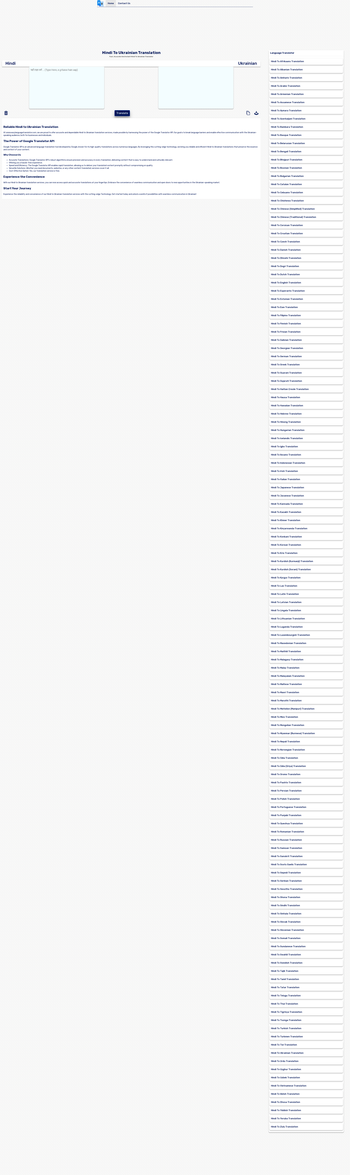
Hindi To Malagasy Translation (287, 659)
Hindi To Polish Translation (285, 799)
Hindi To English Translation (286, 282)
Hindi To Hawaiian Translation (287, 405)
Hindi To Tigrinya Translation (286, 1012)
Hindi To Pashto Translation (286, 782)
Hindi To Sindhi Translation (285, 905)
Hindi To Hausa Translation (285, 397)
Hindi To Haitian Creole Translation (290, 389)
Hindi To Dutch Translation (285, 274)
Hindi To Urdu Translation (284, 1061)
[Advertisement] (175, 29)
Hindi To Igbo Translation (284, 446)
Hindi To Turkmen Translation (287, 1036)
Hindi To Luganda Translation (287, 627)
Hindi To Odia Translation (284, 758)
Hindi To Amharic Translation (286, 77)
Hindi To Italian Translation (285, 479)
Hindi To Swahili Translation (286, 954)
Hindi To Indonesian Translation (288, 463)
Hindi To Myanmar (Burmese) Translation (293, 733)
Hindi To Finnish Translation (286, 323)
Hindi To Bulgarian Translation (287, 176)
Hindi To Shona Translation (285, 897)
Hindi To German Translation (286, 356)
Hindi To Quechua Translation (287, 823)
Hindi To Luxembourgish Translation (290, 635)
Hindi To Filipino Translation (286, 315)
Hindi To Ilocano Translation (286, 454)
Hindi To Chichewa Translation (287, 200)
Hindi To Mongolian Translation (287, 725)
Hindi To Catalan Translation (286, 184)
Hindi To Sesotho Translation (287, 889)
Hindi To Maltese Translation (286, 684)
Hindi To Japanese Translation (287, 487)
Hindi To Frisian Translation (286, 332)
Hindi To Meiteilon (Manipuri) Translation (292, 708)
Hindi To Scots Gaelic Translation (289, 864)
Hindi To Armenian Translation (287, 94)
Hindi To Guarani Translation (286, 372)
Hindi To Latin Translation (285, 594)
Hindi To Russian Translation (286, 840)
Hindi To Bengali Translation (286, 151)
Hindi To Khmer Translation (285, 520)
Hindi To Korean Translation (286, 545)
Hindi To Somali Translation (286, 938)
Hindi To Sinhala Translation (286, 913)
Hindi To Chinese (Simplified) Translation (293, 209)
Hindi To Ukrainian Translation (287, 1053)
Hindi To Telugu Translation (286, 995)
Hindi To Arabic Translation (285, 86)
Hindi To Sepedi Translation (286, 872)
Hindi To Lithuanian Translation (288, 618)
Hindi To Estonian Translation (287, 299)
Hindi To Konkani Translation (286, 536)
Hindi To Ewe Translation (284, 307)
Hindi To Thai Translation (284, 1003)
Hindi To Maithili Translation (286, 651)
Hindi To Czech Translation (285, 241)
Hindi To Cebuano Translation (287, 192)
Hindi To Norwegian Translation (288, 749)
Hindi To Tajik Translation (284, 971)
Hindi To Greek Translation (285, 364)
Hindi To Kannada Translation (287, 504)
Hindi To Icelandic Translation (287, 438)
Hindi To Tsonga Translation (286, 1020)
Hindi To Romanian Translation (287, 831)
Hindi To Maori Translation (285, 692)
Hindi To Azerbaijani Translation (288, 118)
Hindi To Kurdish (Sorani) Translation (291, 569)
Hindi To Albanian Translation (287, 69)
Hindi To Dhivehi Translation (286, 258)
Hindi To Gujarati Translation (286, 381)
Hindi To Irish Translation (284, 471)
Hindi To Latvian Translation (286, 602)
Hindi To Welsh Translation (285, 1094)
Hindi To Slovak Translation (286, 922)
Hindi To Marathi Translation (286, 700)
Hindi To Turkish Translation (286, 1028)
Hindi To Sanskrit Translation (287, 856)
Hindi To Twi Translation (284, 1044)
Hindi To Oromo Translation (285, 774)
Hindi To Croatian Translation (287, 233)
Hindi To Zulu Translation (284, 1126)
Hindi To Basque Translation (286, 135)
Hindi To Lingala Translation (286, 610)
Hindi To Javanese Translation (287, 495)
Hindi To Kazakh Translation (286, 512)
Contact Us (124, 3)
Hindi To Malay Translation (285, 668)
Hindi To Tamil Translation (285, 979)
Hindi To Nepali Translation (285, 741)
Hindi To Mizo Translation (284, 717)
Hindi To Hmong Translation (286, 422)
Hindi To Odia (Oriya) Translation (288, 766)
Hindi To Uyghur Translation (286, 1069)
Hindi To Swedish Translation (286, 963)
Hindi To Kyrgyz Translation (286, 577)
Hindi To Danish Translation (286, 250)
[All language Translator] (101, 3)
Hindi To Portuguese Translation (288, 807)
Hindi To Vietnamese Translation (288, 1085)
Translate (122, 113)
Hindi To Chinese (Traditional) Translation (293, 217)
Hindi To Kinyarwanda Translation (289, 528)
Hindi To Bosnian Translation (286, 168)
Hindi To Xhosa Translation (285, 1102)
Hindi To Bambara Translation (287, 127)
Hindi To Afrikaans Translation (287, 61)
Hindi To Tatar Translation (285, 987)
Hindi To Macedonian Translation (288, 643)
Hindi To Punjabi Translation (286, 815)
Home (111, 3)
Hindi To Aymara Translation (286, 110)
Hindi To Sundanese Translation (288, 946)
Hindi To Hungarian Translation (287, 430)
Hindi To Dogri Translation (285, 266)
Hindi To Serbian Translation (286, 881)
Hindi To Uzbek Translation (285, 1077)
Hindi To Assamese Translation (287, 102)
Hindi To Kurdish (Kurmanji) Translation (292, 561)
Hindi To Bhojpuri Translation (286, 159)
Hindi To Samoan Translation (286, 848)
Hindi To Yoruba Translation (286, 1118)
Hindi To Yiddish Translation (286, 1110)
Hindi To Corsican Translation (287, 225)
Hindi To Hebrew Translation (286, 413)
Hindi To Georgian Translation (287, 348)
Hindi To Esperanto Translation (288, 291)
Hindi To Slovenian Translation (287, 930)
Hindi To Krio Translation (284, 553)
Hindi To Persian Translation (286, 790)
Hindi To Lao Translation (284, 586)
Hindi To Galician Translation (286, 340)
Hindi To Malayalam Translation (288, 676)
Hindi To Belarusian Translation (288, 143)
